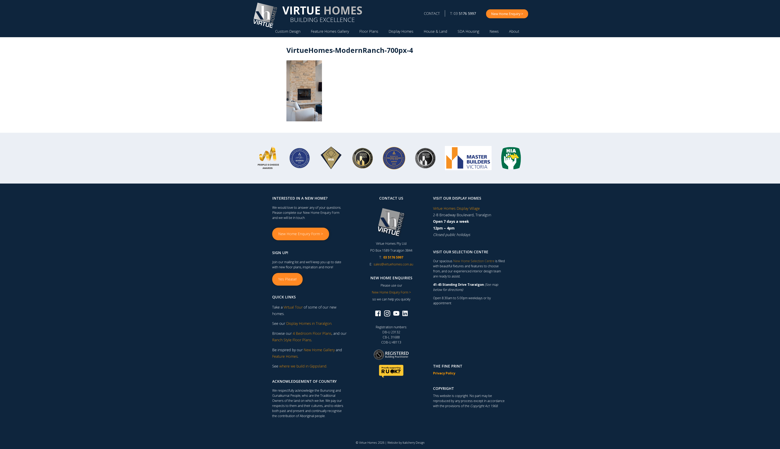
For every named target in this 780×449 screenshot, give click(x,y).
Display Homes (401, 31)
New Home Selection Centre (473, 261)
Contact (432, 13)
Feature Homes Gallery (330, 31)
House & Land (435, 31)
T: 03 (463, 13)
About (514, 31)
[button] (300, 234)
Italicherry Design (414, 443)
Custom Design (287, 31)
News (494, 31)
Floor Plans (368, 31)
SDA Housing (468, 31)
